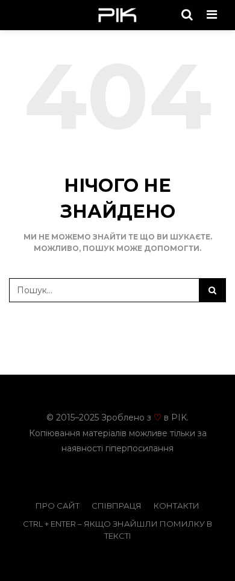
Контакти (176, 505)
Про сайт (58, 505)
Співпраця (117, 505)
